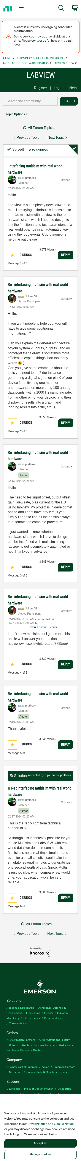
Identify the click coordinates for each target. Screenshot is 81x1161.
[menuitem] (61, 9)
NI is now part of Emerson (22, 1067)
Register (40, 88)
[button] (12, 255)
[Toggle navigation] (22, 9)
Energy (48, 1013)
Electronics (33, 1013)
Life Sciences (32, 1018)
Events (63, 1072)
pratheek (65, 775)
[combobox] (30, 101)
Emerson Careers (64, 1067)
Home (7, 58)
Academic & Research (20, 1007)
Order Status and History (54, 1039)
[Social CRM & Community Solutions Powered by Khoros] (39, 952)
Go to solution (37, 150)
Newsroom (15, 1072)
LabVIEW (59, 63)
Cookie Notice (64, 1123)
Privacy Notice (37, 1123)
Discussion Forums (50, 58)
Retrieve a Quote (19, 1045)
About (45, 1067)
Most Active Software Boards (26, 63)
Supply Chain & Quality (40, 1072)
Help (73, 88)
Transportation (18, 1023)
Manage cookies (41, 1154)
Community (24, 58)
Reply (65, 255)
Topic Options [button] (15, 114)
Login (58, 88)
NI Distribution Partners (20, 1039)
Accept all (40, 1143)
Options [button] (65, 180)
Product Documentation (38, 1088)
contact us (38, 40)
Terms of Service (44, 1045)
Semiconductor (53, 1018)
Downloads (13, 1088)
